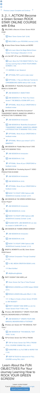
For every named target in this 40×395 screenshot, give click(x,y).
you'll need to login (28, 386)
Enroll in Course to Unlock (20, 389)
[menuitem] (1, 5)
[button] (1, 2)
